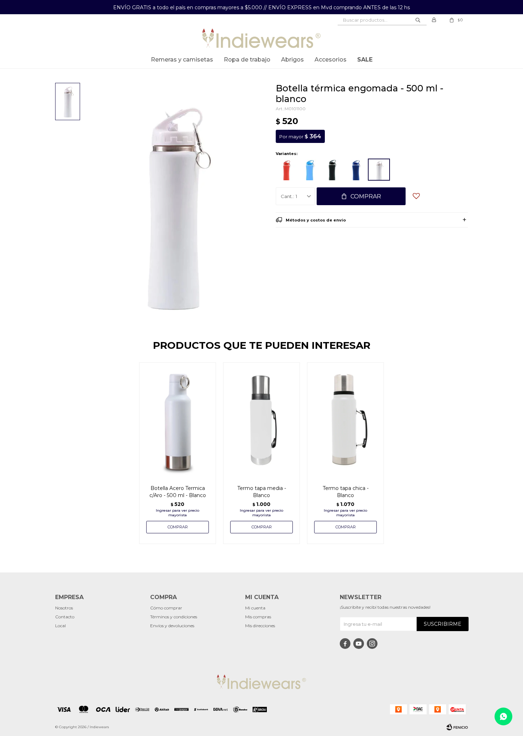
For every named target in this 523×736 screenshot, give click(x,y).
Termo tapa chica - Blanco (346, 491)
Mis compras (258, 616)
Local (60, 625)
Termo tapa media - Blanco (261, 491)
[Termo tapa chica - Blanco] (345, 420)
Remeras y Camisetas (182, 59)
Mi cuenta (255, 607)
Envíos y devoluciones (172, 625)
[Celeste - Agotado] (309, 169)
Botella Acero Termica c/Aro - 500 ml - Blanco (177, 491)
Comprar (365, 196)
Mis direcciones (260, 625)
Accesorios (331, 59)
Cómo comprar (166, 607)
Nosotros (64, 607)
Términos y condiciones (173, 616)
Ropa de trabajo (247, 59)
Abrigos (292, 59)
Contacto (64, 616)
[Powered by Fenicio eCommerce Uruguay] (457, 727)
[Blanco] (379, 169)
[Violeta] (355, 169)
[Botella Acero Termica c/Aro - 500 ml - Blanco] (177, 420)
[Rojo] (286, 169)
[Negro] (332, 169)
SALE (365, 59)
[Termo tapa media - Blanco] (261, 420)
